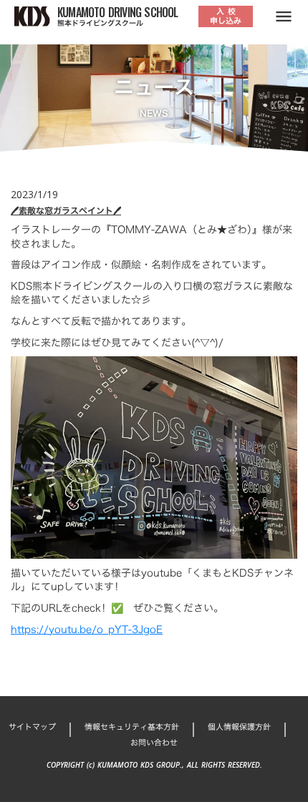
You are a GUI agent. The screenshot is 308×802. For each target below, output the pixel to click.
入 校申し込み (225, 16)
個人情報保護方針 (239, 727)
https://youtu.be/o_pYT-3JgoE (87, 629)
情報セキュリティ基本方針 (132, 727)
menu (284, 16)
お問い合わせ (154, 743)
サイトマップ (32, 727)
